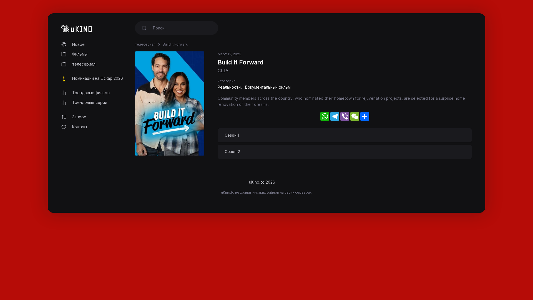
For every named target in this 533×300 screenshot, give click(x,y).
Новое (78, 44)
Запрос (79, 116)
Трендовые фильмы (91, 92)
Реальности (229, 87)
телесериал (83, 64)
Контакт (79, 126)
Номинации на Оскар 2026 (97, 78)
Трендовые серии (89, 102)
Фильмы (79, 54)
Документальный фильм (268, 87)
